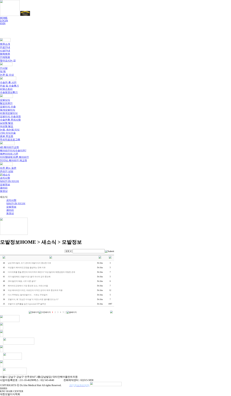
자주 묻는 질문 (8, 168)
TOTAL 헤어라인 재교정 (13, 160)
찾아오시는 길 (8, 60)
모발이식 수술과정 (10, 116)
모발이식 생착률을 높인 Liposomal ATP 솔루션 (27, 304)
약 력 (3, 71)
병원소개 (5, 44)
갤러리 (4, 187)
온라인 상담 (6, 171)
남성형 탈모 (6, 123)
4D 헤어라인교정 (9, 147)
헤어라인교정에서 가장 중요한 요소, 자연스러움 (28, 286)
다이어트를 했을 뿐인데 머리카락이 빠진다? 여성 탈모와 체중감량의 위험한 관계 (41, 272)
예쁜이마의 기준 (9, 153)
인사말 (4, 68)
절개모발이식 (7, 110)
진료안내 (5, 47)
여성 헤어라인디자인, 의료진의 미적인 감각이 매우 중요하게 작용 (35, 290)
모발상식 (5, 100)
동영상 (4, 191)
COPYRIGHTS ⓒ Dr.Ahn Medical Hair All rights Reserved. (30, 385)
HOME (4, 17)
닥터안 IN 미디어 (9, 181)
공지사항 (5, 178)
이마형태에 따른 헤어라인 (14, 157)
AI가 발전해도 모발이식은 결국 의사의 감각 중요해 (29, 277)
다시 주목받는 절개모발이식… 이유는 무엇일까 (27, 295)
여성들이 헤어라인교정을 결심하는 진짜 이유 (27, 267)
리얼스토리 (6, 89)
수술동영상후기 (9, 92)
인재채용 (5, 57)
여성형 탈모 (6, 126)
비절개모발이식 (9, 113)
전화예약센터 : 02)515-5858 (78, 380)
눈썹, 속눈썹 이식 (9, 129)
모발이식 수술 (8, 106)
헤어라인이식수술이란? (13, 150)
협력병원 (5, 54)
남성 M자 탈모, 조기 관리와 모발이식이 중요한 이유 (29, 263)
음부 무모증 (6, 136)
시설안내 (5, 50)
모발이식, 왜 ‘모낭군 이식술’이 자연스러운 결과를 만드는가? (33, 299)
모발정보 (5, 184)
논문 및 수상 (7, 74)
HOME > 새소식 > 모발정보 (51, 242)
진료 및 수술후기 (9, 85)
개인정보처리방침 (79, 385)
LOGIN (4, 20)
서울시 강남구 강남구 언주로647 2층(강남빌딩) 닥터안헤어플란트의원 (39, 376)
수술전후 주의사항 (10, 119)
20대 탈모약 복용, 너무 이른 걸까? (22, 281)
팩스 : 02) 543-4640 (44, 380)
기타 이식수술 (8, 133)
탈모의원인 (6, 103)
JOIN (3, 23)
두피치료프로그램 (10, 139)
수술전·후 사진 (8, 82)
